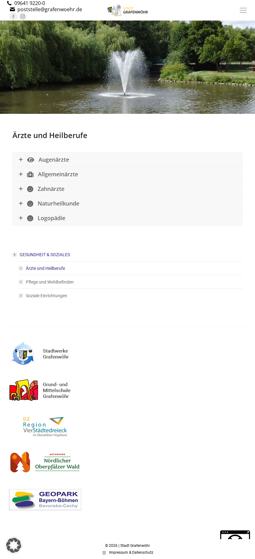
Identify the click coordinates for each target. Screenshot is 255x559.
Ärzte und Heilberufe (45, 268)
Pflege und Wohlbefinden (50, 282)
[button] (13, 545)
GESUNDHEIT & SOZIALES (45, 254)
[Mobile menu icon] (243, 10)
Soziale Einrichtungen (46, 295)
